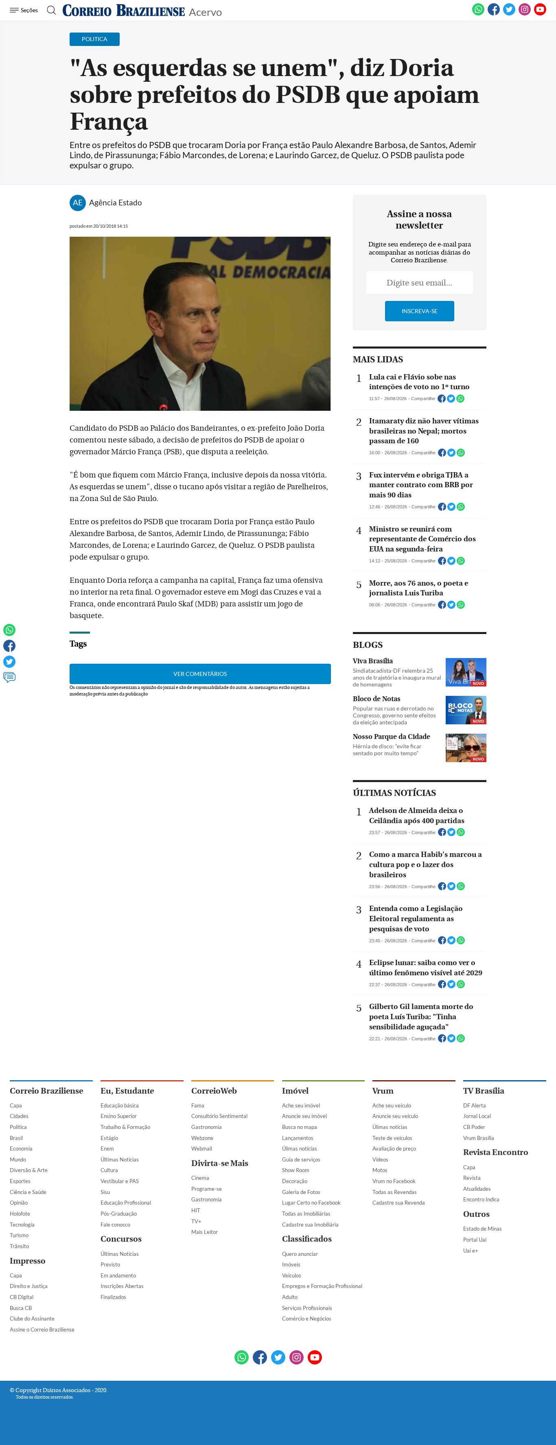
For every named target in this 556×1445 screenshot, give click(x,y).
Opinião (19, 1202)
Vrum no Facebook (394, 1181)
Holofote (20, 1213)
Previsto (110, 1264)
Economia (21, 1148)
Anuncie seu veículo (395, 1116)
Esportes (20, 1181)
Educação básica (120, 1105)
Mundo (18, 1159)
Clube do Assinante (32, 1318)
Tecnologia (22, 1224)
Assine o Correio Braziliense (42, 1329)
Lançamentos (297, 1138)
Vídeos (380, 1159)
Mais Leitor (204, 1232)
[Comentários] (9, 681)
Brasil (16, 1138)
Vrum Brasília (478, 1138)
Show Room (295, 1170)
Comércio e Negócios (306, 1318)
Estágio (109, 1138)
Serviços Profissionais (307, 1308)
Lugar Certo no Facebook (311, 1202)
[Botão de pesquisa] (49, 10)
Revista (472, 1178)
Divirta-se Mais (219, 1163)
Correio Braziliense (46, 1091)
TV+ (196, 1221)
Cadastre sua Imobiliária (310, 1224)
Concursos (121, 1239)
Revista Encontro (495, 1152)
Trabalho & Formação (125, 1127)
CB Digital (21, 1297)
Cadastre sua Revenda (398, 1202)
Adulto (290, 1297)
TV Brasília (483, 1091)
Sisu (105, 1192)
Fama (197, 1105)
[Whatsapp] (9, 633)
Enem (107, 1148)
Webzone (202, 1138)
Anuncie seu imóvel (304, 1116)
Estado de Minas (482, 1228)
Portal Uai (474, 1239)
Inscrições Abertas (122, 1286)
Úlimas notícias (299, 1148)
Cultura (109, 1170)
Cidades (19, 1116)
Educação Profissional (126, 1202)
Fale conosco (115, 1224)
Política (18, 1127)
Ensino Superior (119, 1116)
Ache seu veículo (391, 1105)
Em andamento (118, 1275)
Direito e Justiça (29, 1286)
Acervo (205, 11)
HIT (195, 1210)
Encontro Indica (481, 1199)
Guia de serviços (301, 1159)
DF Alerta (474, 1105)
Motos (379, 1170)
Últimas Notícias (120, 1159)
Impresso (28, 1261)
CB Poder (474, 1127)
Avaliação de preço (394, 1148)
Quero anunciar (300, 1254)
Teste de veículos (392, 1138)
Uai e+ (470, 1250)
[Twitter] (9, 665)
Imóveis (291, 1264)
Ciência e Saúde (28, 1192)
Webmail (201, 1148)
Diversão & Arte (29, 1170)
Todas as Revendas (394, 1192)
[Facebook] (494, 14)
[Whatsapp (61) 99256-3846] (478, 14)
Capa (16, 1105)
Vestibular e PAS (120, 1181)
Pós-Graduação (119, 1213)
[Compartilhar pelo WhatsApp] (460, 401)
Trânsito (19, 1246)
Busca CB (21, 1308)
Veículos (291, 1275)
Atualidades (477, 1189)
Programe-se (206, 1189)
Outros (476, 1214)
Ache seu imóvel (301, 1105)
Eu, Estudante (127, 1091)
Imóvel (295, 1091)
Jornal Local (477, 1116)
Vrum (383, 1091)
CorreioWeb (214, 1091)
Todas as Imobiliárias (306, 1213)
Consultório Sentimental (219, 1116)
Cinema (200, 1178)
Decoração (294, 1181)
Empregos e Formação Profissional (322, 1286)
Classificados (307, 1239)
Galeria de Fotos (301, 1192)
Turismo (19, 1235)
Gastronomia (206, 1127)
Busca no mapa (299, 1127)
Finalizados (113, 1297)
